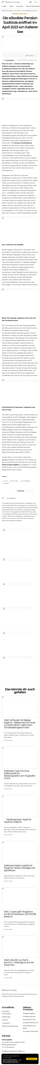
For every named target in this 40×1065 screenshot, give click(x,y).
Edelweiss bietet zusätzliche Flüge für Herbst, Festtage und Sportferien (19, 868)
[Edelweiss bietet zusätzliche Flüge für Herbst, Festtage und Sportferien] (20, 852)
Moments (15, 13)
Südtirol (6, 483)
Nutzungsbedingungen (10, 1062)
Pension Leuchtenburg (23, 143)
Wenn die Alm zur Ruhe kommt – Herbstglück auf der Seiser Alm (19, 962)
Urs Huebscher (9, 60)
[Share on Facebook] (9, 55)
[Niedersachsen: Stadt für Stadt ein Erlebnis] (20, 806)
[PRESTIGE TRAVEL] (12, 2)
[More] (21, 55)
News (21, 13)
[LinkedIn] (37, 498)
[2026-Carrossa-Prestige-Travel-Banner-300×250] (17, 571)
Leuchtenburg (26, 481)
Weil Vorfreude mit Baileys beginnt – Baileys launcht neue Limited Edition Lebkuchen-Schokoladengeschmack (19, 724)
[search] (27, 2)
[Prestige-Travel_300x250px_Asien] (17, 644)
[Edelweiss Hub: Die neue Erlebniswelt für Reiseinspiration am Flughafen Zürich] (20, 757)
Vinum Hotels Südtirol (10, 465)
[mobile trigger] (3, 2)
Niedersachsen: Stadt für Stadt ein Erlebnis (17, 820)
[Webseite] (34, 498)
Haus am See (14, 481)
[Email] (15, 55)
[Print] (18, 55)
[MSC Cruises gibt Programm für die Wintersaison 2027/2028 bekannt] (20, 898)
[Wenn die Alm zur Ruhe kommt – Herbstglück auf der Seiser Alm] (20, 946)
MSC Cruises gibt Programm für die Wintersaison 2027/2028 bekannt (20, 914)
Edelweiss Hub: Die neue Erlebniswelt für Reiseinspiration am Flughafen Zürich (19, 774)
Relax (25, 13)
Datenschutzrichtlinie (10, 1060)
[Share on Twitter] (12, 55)
